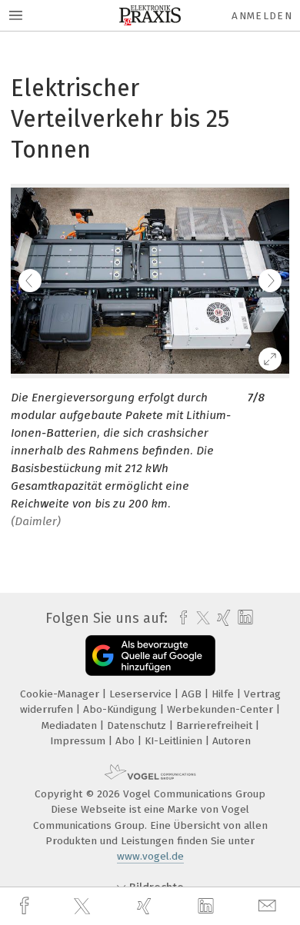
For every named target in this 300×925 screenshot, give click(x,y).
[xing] (146, 906)
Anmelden (262, 15)
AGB (193, 693)
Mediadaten (71, 725)
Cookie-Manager (61, 693)
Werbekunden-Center (221, 709)
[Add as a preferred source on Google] (150, 655)
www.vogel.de (150, 856)
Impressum (79, 740)
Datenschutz (138, 725)
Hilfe (224, 693)
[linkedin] (207, 907)
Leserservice (142, 693)
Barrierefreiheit (215, 725)
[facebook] (26, 906)
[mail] (269, 906)
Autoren (231, 740)
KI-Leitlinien (175, 740)
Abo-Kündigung (121, 709)
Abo (126, 740)
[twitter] (84, 906)
